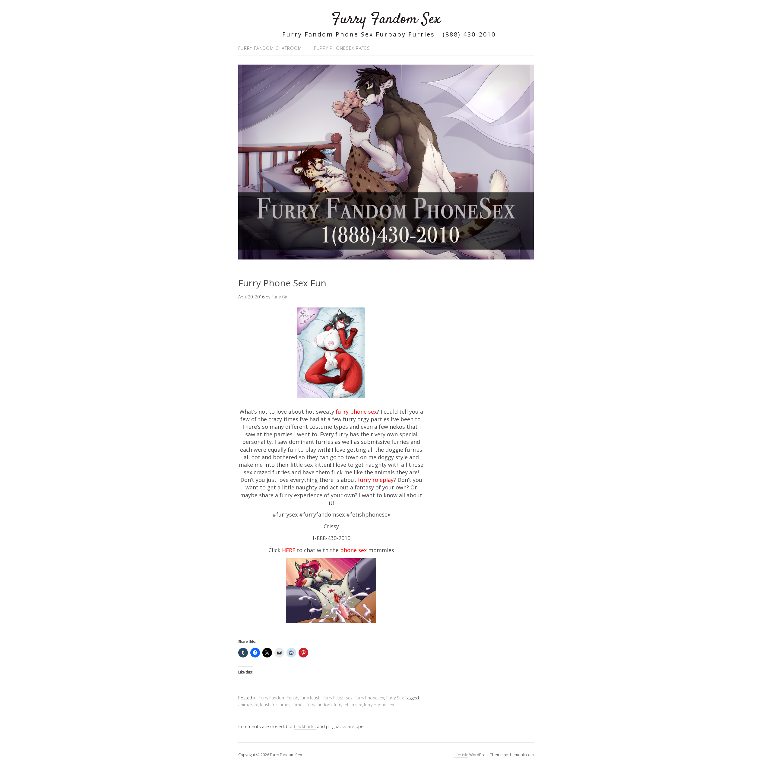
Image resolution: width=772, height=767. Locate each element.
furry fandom (319, 705)
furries (299, 705)
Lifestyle (461, 754)
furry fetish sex (348, 705)
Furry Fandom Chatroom (270, 48)
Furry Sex (395, 698)
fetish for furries (275, 705)
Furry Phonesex (369, 698)
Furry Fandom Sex (386, 19)
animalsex (248, 705)
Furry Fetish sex (338, 698)
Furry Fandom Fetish (278, 698)
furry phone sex (379, 705)
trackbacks (305, 726)
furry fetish (310, 698)
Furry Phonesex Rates (342, 48)
